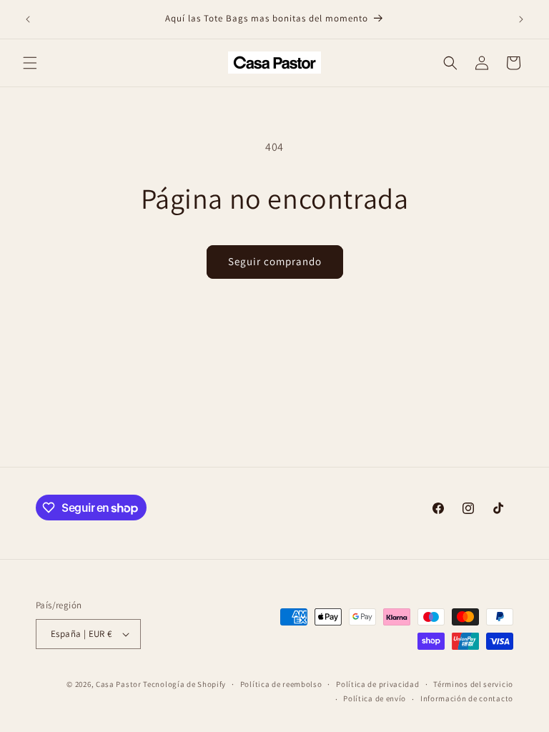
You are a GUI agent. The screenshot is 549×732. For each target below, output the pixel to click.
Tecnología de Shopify (184, 684)
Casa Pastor (119, 684)
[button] (30, 63)
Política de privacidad (377, 684)
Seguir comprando (275, 261)
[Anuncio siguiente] (521, 19)
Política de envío (374, 698)
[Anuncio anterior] (28, 19)
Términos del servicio (473, 684)
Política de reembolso (281, 684)
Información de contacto (466, 698)
